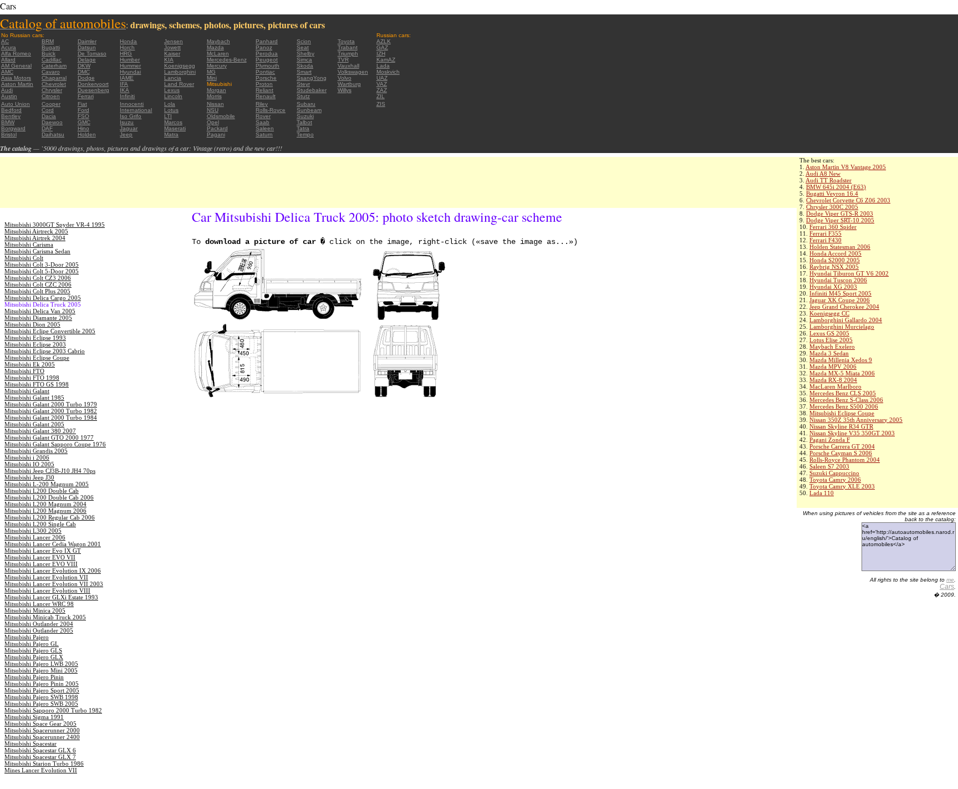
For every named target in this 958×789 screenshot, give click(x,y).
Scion (304, 41)
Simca (304, 60)
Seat (303, 47)
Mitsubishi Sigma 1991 (34, 717)
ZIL (380, 96)
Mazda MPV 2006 (833, 366)
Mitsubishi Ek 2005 (29, 364)
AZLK (383, 41)
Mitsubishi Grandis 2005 (36, 450)
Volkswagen (353, 72)
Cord (48, 110)
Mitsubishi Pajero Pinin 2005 (41, 683)
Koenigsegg (179, 66)
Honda (128, 41)
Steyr (303, 84)
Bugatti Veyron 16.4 (832, 193)
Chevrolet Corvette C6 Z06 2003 (848, 200)
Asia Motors (16, 78)
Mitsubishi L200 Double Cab (41, 490)
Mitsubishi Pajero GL (31, 643)
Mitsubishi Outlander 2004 (38, 623)
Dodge (86, 78)
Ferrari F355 (825, 233)
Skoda (305, 66)
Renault (266, 96)
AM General (16, 66)
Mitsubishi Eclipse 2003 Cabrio (44, 351)
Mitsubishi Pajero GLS (33, 650)
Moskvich (388, 72)
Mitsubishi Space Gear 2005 (40, 723)
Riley (262, 104)
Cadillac (52, 60)
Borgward (13, 128)
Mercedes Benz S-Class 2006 (846, 399)
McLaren (218, 53)
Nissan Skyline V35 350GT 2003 (852, 433)
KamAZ (385, 60)
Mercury (217, 66)
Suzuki (305, 116)
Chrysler (52, 90)
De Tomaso (92, 53)
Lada (383, 66)
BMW (7, 122)
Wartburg (349, 84)
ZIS (380, 104)
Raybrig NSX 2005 (834, 266)
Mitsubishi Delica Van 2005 (39, 311)
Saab (262, 122)
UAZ (382, 78)
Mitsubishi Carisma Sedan (37, 251)
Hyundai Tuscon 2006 (838, 280)
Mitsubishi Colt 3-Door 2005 (41, 264)
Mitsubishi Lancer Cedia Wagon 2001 (52, 544)
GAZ (382, 47)
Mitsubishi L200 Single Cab (40, 524)
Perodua (267, 53)
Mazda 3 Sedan (829, 353)
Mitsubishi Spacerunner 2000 (42, 730)
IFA (124, 84)
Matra (171, 134)
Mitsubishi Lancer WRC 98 (39, 603)
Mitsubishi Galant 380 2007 (40, 430)
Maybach (218, 41)
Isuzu (127, 122)
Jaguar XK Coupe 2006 (839, 300)
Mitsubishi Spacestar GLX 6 (40, 750)
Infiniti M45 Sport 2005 (840, 293)
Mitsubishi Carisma (28, 244)
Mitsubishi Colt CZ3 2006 (37, 277)
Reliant (264, 90)
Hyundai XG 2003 (833, 286)
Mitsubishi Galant (26, 391)
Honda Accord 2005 (835, 253)
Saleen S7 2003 (829, 466)
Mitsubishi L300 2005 (33, 530)
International (136, 110)
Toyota (346, 41)
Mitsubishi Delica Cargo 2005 (42, 297)
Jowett (172, 47)
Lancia (172, 78)
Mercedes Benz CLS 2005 (842, 393)
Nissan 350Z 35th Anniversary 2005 (856, 419)
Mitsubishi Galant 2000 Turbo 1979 (50, 404)
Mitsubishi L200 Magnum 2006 (45, 510)
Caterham (54, 66)
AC (5, 41)
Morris (214, 96)
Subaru (306, 104)
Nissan (215, 104)
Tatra (303, 128)
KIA (169, 60)
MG (211, 72)
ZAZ (381, 90)
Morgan (216, 90)
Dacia (49, 116)
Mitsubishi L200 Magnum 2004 (45, 504)
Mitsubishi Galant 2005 (34, 424)
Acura (8, 47)
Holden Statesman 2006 (839, 246)
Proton (264, 84)
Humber (130, 60)
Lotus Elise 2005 (831, 340)
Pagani (216, 134)
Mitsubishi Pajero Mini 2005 (41, 670)
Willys (344, 90)
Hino (83, 128)
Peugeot (267, 60)
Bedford (11, 110)
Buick (48, 53)
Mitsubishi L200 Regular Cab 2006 (49, 517)
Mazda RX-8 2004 (833, 379)
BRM (48, 41)
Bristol (9, 134)
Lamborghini (180, 72)
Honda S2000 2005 (834, 260)
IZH (380, 53)
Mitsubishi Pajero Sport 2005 (41, 690)
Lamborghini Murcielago (841, 326)
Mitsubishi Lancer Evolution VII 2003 (53, 584)
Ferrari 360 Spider (833, 226)
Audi (7, 90)
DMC (84, 72)
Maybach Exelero (832, 346)
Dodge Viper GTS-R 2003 (839, 213)
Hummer (130, 66)
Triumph (348, 53)
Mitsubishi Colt (23, 257)
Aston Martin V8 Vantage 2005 (846, 167)
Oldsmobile (221, 116)
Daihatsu (53, 134)
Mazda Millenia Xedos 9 (840, 360)
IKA (124, 90)
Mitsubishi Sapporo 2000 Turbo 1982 (53, 710)
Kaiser (172, 53)
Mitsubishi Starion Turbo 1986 (44, 763)
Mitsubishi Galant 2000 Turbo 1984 (50, 417)
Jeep (126, 134)
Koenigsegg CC (829, 313)
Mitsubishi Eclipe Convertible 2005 (49, 331)
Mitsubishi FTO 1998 (31, 377)
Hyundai (130, 72)
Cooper (51, 104)
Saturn (264, 134)
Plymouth (267, 66)
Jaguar (128, 128)
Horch (127, 47)
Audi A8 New (823, 173)
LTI (168, 116)
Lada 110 (821, 493)
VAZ (381, 84)
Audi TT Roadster (829, 180)
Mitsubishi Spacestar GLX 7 (40, 757)
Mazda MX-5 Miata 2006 (842, 373)
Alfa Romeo (16, 53)
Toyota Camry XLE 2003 (842, 486)
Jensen (173, 41)
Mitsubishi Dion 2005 (32, 324)
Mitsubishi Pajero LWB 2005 (41, 663)
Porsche (266, 78)
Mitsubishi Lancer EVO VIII (41, 564)
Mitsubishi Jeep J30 (29, 477)
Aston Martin (17, 84)
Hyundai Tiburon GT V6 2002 (849, 273)
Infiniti (127, 96)
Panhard (267, 41)
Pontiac (265, 72)
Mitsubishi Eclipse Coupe (841, 413)
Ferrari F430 (825, 240)
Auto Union (15, 104)
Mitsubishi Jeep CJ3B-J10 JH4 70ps (49, 470)
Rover (263, 116)
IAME (127, 78)
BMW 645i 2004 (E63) (836, 187)
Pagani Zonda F (829, 439)
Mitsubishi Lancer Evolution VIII (47, 590)
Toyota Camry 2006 (835, 479)
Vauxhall (348, 66)
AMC (7, 72)
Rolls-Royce (271, 110)
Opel (213, 122)
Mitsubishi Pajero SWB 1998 (41, 697)
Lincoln (173, 96)
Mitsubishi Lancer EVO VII (39, 557)
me (950, 580)
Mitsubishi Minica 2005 (34, 610)
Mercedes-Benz (227, 60)
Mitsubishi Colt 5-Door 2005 (41, 271)
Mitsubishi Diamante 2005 (38, 317)
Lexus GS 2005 (829, 333)
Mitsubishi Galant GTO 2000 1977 (49, 437)
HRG (126, 53)
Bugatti (51, 47)
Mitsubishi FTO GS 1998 (36, 384)
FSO (83, 116)
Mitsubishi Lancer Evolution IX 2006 (52, 570)
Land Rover (179, 84)
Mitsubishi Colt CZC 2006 (38, 284)
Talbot (304, 122)
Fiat (82, 104)
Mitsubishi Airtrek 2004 (34, 238)
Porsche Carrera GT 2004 (842, 446)
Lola (169, 104)
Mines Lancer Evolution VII (40, 770)
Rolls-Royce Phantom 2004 (844, 459)
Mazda (215, 47)
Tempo (305, 134)
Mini (212, 78)
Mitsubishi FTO (24, 371)
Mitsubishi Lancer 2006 (34, 537)
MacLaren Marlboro (835, 386)
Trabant (348, 47)
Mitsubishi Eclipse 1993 (35, 337)
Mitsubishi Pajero (26, 637)
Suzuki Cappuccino (834, 473)
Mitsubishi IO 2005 (29, 464)
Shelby (305, 53)
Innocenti (132, 104)
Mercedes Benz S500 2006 (843, 406)
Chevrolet (54, 84)
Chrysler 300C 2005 (832, 206)
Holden (87, 134)
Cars (947, 587)
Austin (9, 96)
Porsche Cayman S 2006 (840, 453)
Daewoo (52, 122)
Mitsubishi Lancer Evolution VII (46, 577)
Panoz (264, 47)
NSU (212, 110)
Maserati (175, 128)
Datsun (87, 47)
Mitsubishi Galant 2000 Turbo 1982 (50, 411)
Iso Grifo (130, 116)
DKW (84, 66)
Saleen (265, 128)
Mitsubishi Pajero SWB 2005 (41, 703)
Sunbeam (309, 110)
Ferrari (86, 96)
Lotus (171, 110)
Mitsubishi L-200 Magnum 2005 (46, 484)
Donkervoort (93, 84)
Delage (87, 60)
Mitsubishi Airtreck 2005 (36, 231)
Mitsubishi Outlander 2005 (38, 630)
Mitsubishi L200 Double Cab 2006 (49, 497)
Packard (217, 128)
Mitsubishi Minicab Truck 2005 (45, 617)
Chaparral (54, 78)
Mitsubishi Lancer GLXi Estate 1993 (51, 597)
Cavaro (51, 72)
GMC (84, 122)
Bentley (11, 116)
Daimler (87, 41)
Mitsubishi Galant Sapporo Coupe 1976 (55, 444)
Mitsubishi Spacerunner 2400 (42, 737)
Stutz (303, 96)
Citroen (51, 96)
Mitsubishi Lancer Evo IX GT (42, 550)
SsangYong (312, 78)
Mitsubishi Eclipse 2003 (35, 344)
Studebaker (312, 90)
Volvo (344, 78)
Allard (8, 60)
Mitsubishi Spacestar (30, 743)
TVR (343, 60)
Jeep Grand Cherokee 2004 (844, 306)
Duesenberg (93, 90)
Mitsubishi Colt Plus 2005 (37, 291)
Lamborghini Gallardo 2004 (845, 320)
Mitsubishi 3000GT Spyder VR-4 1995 (54, 224)
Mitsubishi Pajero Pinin (34, 677)
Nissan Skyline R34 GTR (841, 426)
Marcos (173, 122)
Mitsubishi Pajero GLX (33, 657)
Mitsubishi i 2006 (26, 457)
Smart (304, 72)
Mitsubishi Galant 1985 (34, 397)
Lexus (172, 90)
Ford (83, 110)
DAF (47, 128)
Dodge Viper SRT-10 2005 (840, 220)
